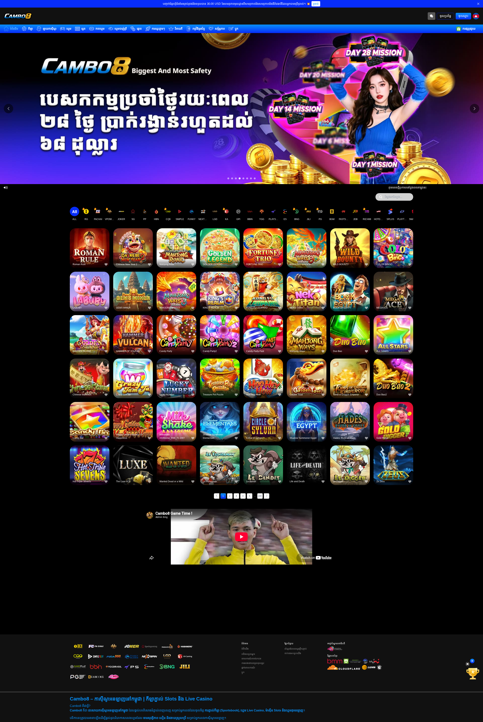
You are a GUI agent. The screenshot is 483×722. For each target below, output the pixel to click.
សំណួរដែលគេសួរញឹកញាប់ (296, 648)
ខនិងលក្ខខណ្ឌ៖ (248, 654)
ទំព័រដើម (14, 28)
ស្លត (83, 28)
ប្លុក (236, 28)
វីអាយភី (178, 28)
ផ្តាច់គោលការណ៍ (248, 667)
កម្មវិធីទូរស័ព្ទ (198, 28)
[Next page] (266, 496)
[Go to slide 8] (255, 178)
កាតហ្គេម (100, 28)
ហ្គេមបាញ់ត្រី (121, 28)
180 (260, 496)
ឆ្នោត (139, 28)
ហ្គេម (68, 28)
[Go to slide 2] (232, 178)
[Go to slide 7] (251, 178)
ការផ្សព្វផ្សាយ (468, 28)
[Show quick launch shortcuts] (472, 661)
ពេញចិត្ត (89, 241)
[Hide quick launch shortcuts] (467, 664)
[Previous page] (216, 496)
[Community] (431, 16)
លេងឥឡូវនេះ (89, 250)
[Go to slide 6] (247, 178)
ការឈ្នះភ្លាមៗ (158, 28)
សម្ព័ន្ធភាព (220, 28)
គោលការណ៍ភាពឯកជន (251, 658)
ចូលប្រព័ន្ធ (445, 16)
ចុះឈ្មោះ (463, 16)
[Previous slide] (8, 108)
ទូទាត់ (316, 3)
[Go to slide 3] (236, 178)
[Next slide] (474, 108)
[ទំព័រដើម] (18, 16)
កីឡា (30, 28)
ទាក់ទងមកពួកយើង (293, 653)
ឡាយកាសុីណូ (49, 28)
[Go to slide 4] (240, 178)
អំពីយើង (245, 648)
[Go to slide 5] (243, 178)
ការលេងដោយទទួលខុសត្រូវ (253, 663)
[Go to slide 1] (228, 178)
